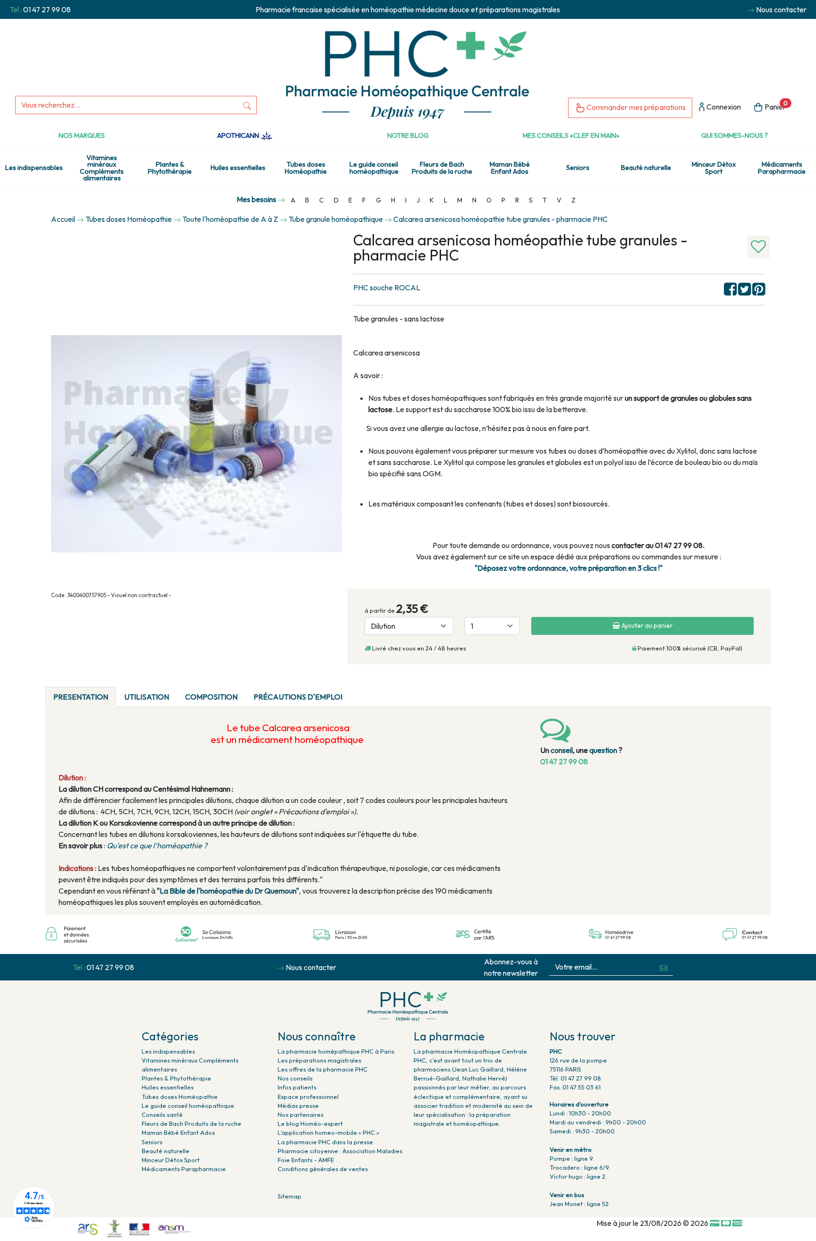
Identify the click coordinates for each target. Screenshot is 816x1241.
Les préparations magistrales (319, 1060)
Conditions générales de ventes (323, 1169)
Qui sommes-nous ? (734, 135)
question (603, 750)
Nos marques (82, 135)
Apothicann (239, 135)
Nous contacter (781, 9)
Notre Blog (408, 135)
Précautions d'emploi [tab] (298, 696)
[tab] (358, 691)
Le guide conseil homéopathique (374, 167)
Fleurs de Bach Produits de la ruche (442, 167)
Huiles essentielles (238, 167)
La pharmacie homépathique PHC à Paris (336, 1051)
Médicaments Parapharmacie (782, 167)
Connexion (723, 106)
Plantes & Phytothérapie (170, 167)
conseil (562, 750)
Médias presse (298, 1105)
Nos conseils (295, 1078)
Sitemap (289, 1196)
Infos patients (297, 1087)
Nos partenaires (300, 1114)
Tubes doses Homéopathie (306, 167)
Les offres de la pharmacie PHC (322, 1069)
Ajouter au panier (646, 625)
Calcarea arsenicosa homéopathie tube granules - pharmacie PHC (500, 219)
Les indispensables (34, 167)
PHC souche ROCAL (386, 287)
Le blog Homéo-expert (310, 1123)
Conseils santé (162, 1114)
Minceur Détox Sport (714, 167)
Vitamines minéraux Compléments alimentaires (102, 167)
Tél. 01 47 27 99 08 (575, 1078)
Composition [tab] (211, 696)
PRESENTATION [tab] (80, 696)
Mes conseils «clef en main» (571, 135)
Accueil (63, 219)
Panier (775, 106)
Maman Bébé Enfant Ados (510, 167)
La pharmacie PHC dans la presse (325, 1142)
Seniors (577, 167)
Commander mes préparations (635, 107)
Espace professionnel (308, 1096)
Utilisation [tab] (146, 696)
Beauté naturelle (646, 167)
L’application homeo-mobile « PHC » (328, 1132)
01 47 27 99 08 (47, 9)
